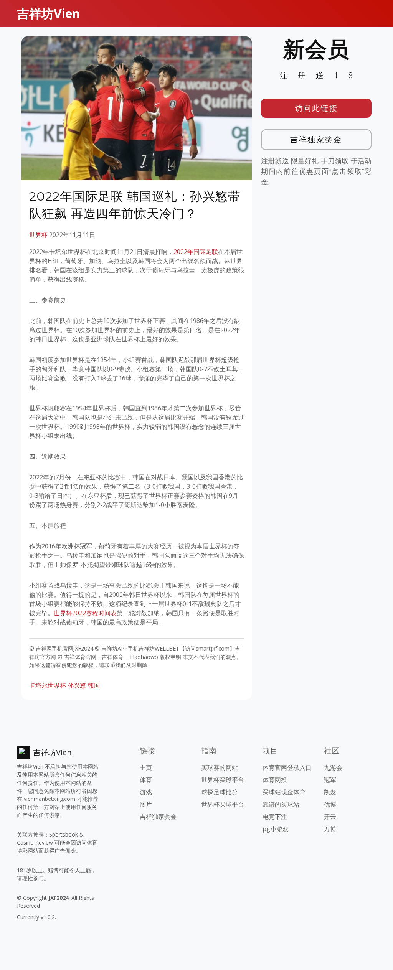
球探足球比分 (219, 792)
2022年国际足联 (195, 251)
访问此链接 (316, 108)
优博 (330, 804)
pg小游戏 (276, 829)
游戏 (146, 792)
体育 (146, 780)
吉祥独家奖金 (316, 139)
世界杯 (38, 235)
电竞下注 (275, 816)
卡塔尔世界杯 (47, 685)
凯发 (330, 792)
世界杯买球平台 (222, 780)
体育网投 (275, 780)
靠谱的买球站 (281, 804)
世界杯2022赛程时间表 (85, 613)
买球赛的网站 (219, 767)
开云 (330, 816)
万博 (330, 829)
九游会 (333, 767)
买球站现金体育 (284, 792)
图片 (146, 804)
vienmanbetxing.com (49, 798)
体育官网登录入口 (287, 767)
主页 (146, 767)
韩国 (94, 685)
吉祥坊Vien (48, 13)
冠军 (330, 780)
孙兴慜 (77, 685)
